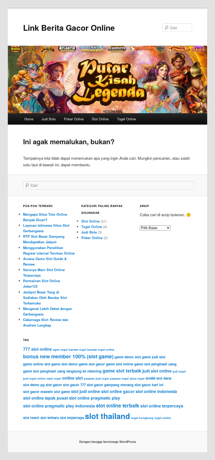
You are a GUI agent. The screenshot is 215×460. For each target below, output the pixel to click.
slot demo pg (34, 384)
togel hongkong (142, 418)
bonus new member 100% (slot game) (68, 356)
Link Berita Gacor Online (69, 27)
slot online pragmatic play (94, 398)
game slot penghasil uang (155, 363)
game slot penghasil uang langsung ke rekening (62, 371)
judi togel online (34, 378)
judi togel (179, 371)
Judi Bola (48, 118)
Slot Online (100, 118)
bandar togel (77, 350)
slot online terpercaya (161, 406)
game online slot (36, 363)
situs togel (137, 378)
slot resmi (31, 417)
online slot (72, 378)
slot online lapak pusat (45, 398)
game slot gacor (92, 363)
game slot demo (64, 363)
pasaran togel (119, 378)
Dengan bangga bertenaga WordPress (107, 441)
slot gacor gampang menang (110, 384)
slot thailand (107, 415)
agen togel (60, 350)
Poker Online (74, 118)
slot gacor (54, 384)
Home (28, 118)
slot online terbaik (117, 405)
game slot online (119, 363)
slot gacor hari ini (149, 384)
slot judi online (85, 391)
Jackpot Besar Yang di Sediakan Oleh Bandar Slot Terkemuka (45, 298)
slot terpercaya (72, 417)
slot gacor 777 (74, 384)
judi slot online (156, 371)
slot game (62, 391)
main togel (54, 378)
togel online (162, 418)
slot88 (150, 378)
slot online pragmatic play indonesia (59, 406)
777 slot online (37, 349)
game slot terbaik (122, 370)
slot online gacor (118, 391)
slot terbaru (49, 417)
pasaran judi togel (96, 378)
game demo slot (128, 356)
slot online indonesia (156, 391)
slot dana (163, 378)
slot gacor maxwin (38, 391)
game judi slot (153, 356)
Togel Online (126, 118)
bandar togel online (100, 350)
